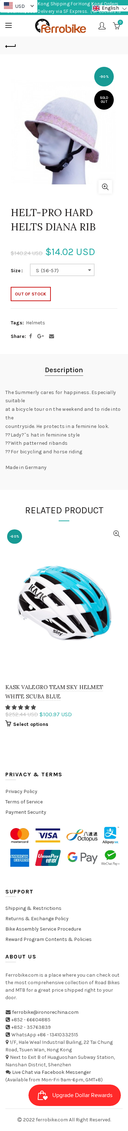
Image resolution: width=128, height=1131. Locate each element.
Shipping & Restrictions (33, 908)
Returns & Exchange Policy (37, 919)
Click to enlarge (105, 187)
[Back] (11, 45)
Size (16, 271)
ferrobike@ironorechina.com (45, 1012)
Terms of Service (24, 802)
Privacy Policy (21, 791)
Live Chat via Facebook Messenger (51, 1072)
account (102, 25)
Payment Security (25, 812)
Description (64, 370)
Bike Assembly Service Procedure (43, 929)
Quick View (116, 534)
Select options (30, 724)
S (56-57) (47, 270)
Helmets (35, 323)
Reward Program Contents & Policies (48, 939)
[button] (21, 707)
